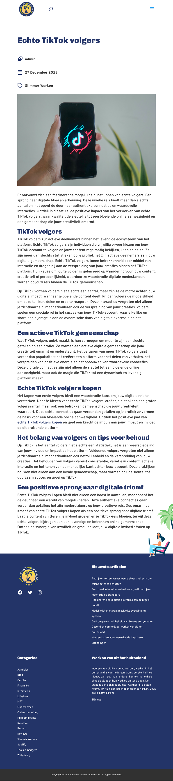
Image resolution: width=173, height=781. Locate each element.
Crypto (21, 680)
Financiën (23, 686)
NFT (20, 702)
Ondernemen (25, 707)
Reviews (22, 734)
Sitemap (97, 700)
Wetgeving (23, 755)
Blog (20, 675)
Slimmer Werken (39, 86)
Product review (26, 718)
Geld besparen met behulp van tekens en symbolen (122, 621)
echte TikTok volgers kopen (39, 422)
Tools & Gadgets (27, 750)
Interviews (23, 691)
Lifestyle (22, 696)
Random (22, 723)
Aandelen (23, 670)
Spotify (21, 745)
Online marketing (27, 712)
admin (30, 59)
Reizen (21, 728)
